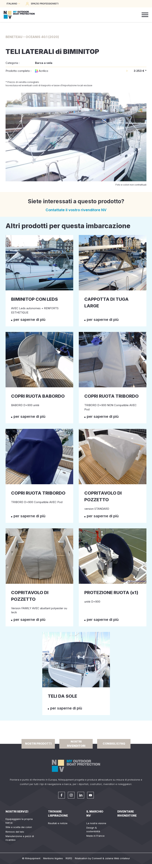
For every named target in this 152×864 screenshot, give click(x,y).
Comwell (97, 858)
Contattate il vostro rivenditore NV (76, 210)
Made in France (95, 835)
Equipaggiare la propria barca (19, 820)
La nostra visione (96, 823)
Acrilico (43, 71)
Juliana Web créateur (117, 858)
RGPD (69, 858)
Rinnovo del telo (15, 831)
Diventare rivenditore (127, 813)
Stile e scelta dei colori (19, 827)
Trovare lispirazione (58, 813)
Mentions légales (53, 858)
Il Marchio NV (94, 813)
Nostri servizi (17, 811)
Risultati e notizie (57, 823)
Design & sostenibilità (93, 829)
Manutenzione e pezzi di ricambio (20, 838)
